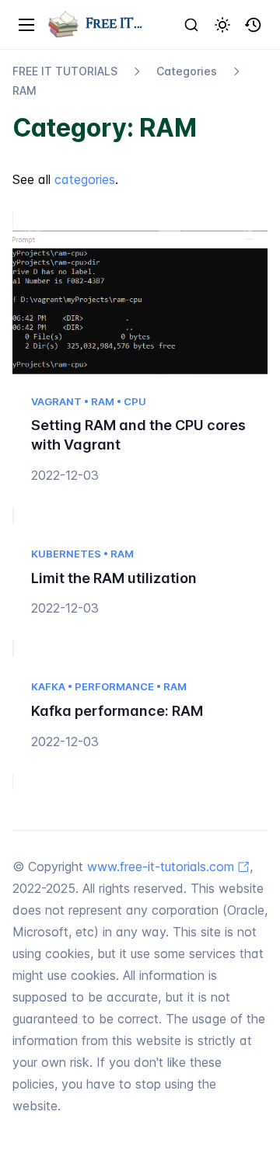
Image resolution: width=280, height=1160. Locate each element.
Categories (186, 71)
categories (84, 179)
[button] (253, 24)
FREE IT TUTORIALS (64, 71)
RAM (24, 90)
